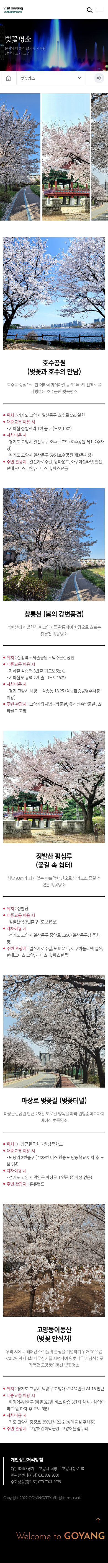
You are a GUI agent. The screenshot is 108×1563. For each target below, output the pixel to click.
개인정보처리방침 (27, 1459)
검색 (90, 10)
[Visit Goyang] (21, 10)
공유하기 (99, 78)
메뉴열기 (100, 10)
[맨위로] (98, 1522)
